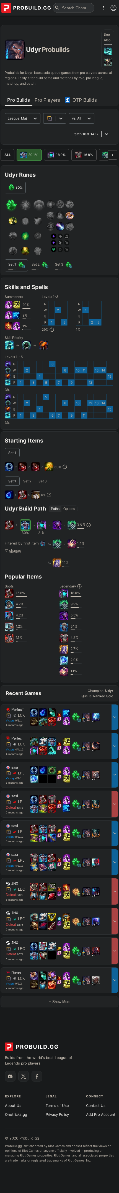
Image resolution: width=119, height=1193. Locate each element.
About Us (13, 1105)
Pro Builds (18, 100)
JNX (14, 884)
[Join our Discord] (10, 1076)
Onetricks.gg (16, 1114)
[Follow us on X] (23, 1076)
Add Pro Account (100, 1114)
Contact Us (95, 1105)
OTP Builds (85, 100)
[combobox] (72, 118)
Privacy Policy (57, 1114)
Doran (16, 973)
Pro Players (47, 100)
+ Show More (59, 1002)
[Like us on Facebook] (37, 1076)
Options (69, 509)
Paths (55, 509)
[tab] (18, 100)
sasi (14, 767)
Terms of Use (57, 1105)
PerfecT (17, 710)
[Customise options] (113, 7)
